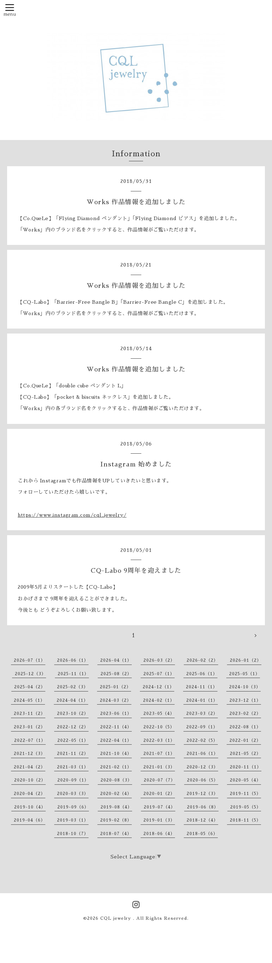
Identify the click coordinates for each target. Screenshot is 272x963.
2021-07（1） (159, 753)
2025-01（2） (115, 687)
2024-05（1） (29, 700)
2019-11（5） (245, 793)
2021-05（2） (245, 753)
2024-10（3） (245, 687)
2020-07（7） (159, 780)
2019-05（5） (245, 807)
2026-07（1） (29, 660)
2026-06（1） (73, 660)
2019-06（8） (203, 807)
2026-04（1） (116, 660)
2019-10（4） (30, 807)
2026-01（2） (245, 660)
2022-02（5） (202, 740)
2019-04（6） (29, 820)
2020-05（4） (245, 780)
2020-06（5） (202, 780)
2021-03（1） (73, 767)
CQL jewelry (116, 918)
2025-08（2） (116, 674)
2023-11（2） (29, 713)
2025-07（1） (159, 674)
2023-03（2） (202, 713)
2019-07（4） (159, 807)
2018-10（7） (73, 834)
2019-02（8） (116, 820)
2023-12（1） (245, 700)
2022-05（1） (73, 740)
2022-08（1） (245, 727)
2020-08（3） (116, 780)
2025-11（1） (73, 674)
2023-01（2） (29, 727)
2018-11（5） (245, 820)
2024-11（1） (201, 687)
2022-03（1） (159, 740)
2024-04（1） (72, 700)
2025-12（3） (30, 674)
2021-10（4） (116, 753)
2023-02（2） (245, 713)
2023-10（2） (73, 713)
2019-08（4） (116, 807)
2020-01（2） (159, 793)
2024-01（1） (202, 700)
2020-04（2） (29, 793)
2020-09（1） (73, 780)
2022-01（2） (245, 740)
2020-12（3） (202, 767)
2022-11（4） (116, 727)
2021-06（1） (202, 753)
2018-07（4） (116, 834)
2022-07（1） (30, 740)
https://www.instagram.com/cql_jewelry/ (72, 515)
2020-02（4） (116, 793)
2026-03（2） (159, 660)
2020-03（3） (73, 793)
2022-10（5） (159, 727)
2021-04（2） (29, 767)
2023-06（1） (116, 713)
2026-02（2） (202, 660)
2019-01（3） (159, 820)
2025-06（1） (201, 674)
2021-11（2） (73, 753)
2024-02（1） (159, 700)
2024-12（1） (158, 687)
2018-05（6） (202, 834)
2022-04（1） (116, 740)
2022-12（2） (73, 727)
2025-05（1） (244, 674)
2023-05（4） (159, 713)
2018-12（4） (202, 820)
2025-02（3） (72, 687)
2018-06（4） (159, 834)
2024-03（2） (115, 700)
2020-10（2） (30, 780)
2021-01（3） (159, 767)
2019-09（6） (73, 807)
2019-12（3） (202, 793)
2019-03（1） (73, 820)
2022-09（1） (202, 727)
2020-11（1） (245, 767)
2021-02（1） (116, 767)
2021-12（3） (29, 753)
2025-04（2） (29, 687)
